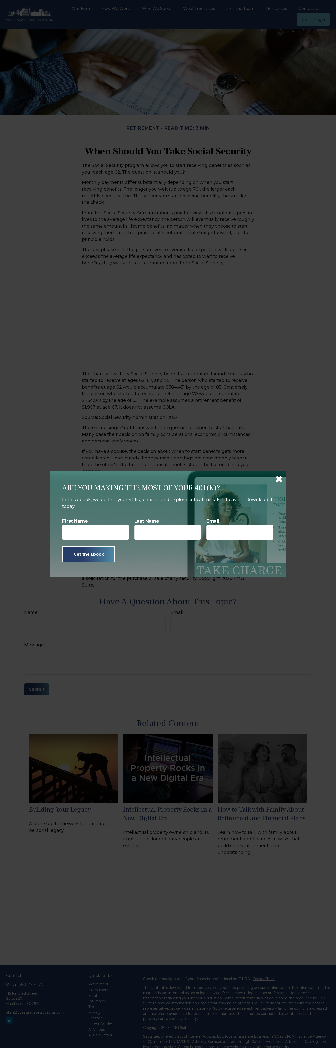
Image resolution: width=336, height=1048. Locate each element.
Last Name (146, 521)
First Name (75, 521)
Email (212, 521)
